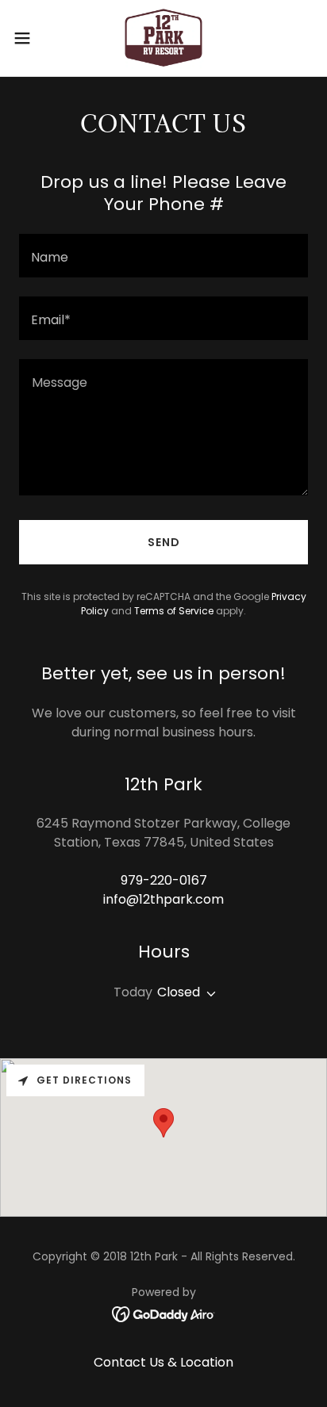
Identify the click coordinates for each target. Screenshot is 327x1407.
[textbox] (163, 255)
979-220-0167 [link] (164, 880)
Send (164, 542)
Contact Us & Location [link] (163, 1362)
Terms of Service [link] (174, 610)
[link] (163, 38)
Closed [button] (178, 992)
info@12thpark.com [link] (163, 899)
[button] (29, 38)
